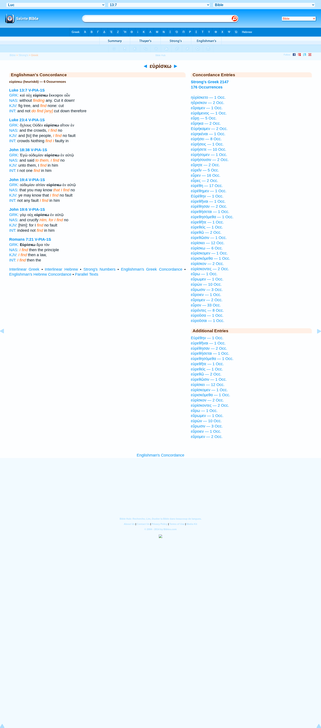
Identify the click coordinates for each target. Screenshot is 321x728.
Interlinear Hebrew (61, 269)
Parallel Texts (86, 274)
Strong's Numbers (99, 269)
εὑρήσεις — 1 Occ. (207, 144)
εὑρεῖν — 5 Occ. (205, 170)
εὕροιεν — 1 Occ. (206, 294)
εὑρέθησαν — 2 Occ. (209, 206)
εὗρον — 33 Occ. (206, 305)
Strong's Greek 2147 (210, 82)
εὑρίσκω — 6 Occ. (207, 248)
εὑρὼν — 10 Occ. (206, 284)
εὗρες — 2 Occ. (204, 180)
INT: (12, 111)
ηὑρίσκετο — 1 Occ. (208, 97)
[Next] (315, 341)
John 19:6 (18, 209)
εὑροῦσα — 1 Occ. (207, 315)
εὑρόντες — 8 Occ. (207, 310)
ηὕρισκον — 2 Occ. (207, 102)
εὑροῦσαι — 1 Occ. (207, 320)
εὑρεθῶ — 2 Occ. (206, 232)
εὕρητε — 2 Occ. (205, 165)
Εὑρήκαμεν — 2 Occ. (209, 128)
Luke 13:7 (18, 90)
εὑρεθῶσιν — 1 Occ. (209, 237)
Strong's (23, 55)
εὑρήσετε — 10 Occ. (208, 149)
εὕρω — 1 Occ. (204, 274)
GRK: (14, 95)
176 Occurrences (207, 87)
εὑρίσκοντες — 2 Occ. (210, 269)
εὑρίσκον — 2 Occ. (207, 263)
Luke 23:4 (18, 120)
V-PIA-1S (36, 90)
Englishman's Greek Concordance (151, 269)
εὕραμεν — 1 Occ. (207, 108)
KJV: (13, 106)
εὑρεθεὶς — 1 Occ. (207, 227)
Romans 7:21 (21, 239)
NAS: (13, 100)
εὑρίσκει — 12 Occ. (207, 243)
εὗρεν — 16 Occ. (205, 175)
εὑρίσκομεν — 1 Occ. (209, 253)
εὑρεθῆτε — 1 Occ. (207, 222)
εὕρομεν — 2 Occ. (207, 300)
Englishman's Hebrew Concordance (40, 274)
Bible (13, 55)
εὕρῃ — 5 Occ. (204, 118)
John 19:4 (18, 180)
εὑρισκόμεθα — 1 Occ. (210, 258)
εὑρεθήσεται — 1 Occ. (210, 211)
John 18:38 (19, 150)
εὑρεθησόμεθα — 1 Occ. (212, 217)
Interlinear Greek (24, 269)
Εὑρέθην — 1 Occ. (207, 196)
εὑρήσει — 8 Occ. (206, 139)
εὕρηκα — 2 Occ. (206, 123)
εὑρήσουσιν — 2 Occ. (210, 159)
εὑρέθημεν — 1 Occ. (208, 191)
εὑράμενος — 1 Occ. (209, 113)
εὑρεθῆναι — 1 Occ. (208, 201)
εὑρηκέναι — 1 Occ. (208, 134)
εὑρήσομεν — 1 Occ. (209, 154)
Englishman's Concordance (160, 455)
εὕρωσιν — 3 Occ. (207, 289)
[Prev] (5, 341)
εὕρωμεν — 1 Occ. (207, 279)
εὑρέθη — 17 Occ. (207, 185)
